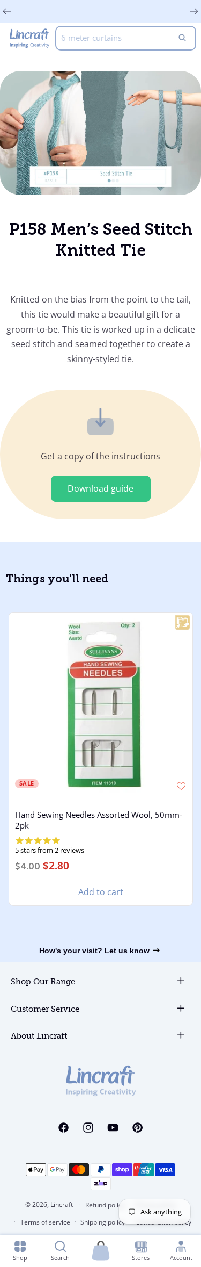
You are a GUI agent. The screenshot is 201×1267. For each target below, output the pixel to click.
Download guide (100, 488)
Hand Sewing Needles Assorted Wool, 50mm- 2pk (98, 820)
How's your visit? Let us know (94, 950)
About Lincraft (39, 1036)
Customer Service (45, 1009)
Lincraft (61, 1204)
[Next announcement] (194, 11)
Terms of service (45, 1222)
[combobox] (125, 38)
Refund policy (105, 1205)
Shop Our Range (43, 982)
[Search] (182, 38)
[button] (101, 1251)
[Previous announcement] (7, 11)
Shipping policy (102, 1222)
